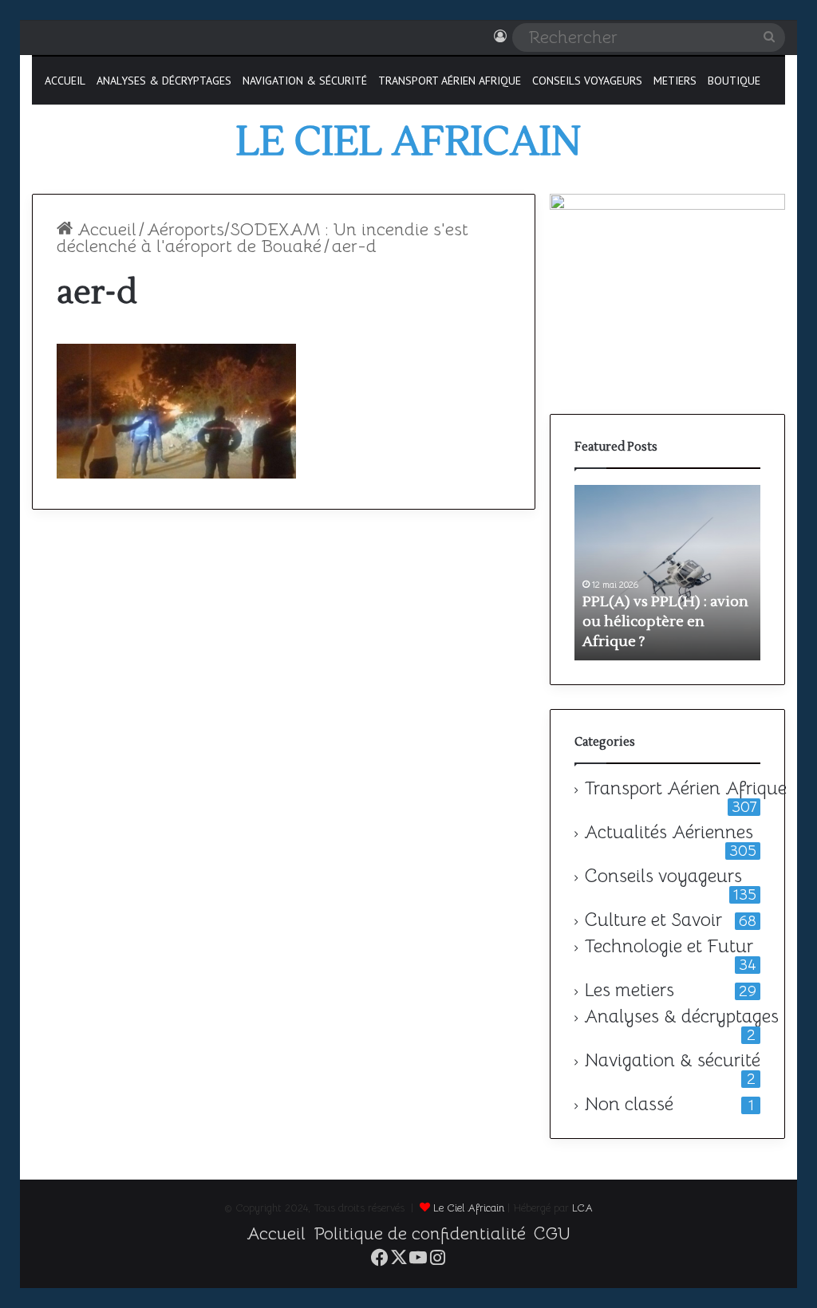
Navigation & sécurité (305, 80)
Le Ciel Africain (468, 1208)
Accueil (65, 80)
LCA (582, 1208)
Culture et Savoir (653, 920)
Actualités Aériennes (668, 832)
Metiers (675, 80)
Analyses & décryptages (164, 80)
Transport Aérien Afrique (449, 80)
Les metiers (629, 990)
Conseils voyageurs (587, 80)
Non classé (628, 1104)
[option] (667, 572)
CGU (552, 1233)
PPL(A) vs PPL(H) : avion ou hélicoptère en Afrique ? (665, 622)
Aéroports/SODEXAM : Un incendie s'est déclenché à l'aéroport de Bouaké (262, 238)
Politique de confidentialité (420, 1233)
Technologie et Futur (668, 946)
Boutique (734, 80)
